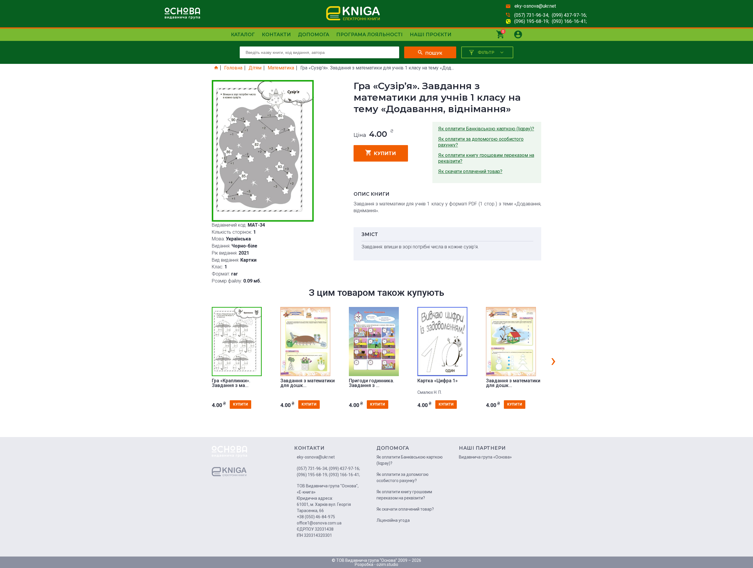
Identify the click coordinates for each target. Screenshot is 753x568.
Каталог (243, 34)
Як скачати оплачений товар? (470, 171)
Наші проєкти (431, 34)
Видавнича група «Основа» (485, 457)
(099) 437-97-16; (569, 15)
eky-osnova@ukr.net (535, 6)
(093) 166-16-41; (569, 21)
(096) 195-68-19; (531, 21)
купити (385, 153)
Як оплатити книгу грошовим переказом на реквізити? (486, 158)
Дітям (255, 68)
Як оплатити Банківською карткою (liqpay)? (486, 129)
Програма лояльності (369, 34)
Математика (281, 68)
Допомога (313, 34)
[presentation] (553, 360)
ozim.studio (387, 564)
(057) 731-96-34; (531, 15)
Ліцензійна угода (393, 520)
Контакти (276, 34)
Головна (233, 68)
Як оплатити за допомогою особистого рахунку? (481, 142)
